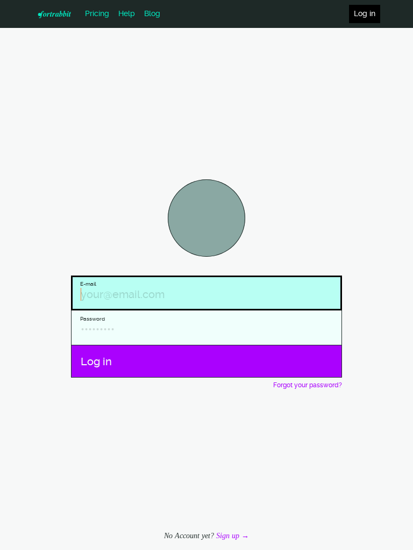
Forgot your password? (307, 385)
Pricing (97, 13)
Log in (364, 13)
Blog (152, 13)
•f (54, 13)
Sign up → (232, 535)
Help (126, 13)
